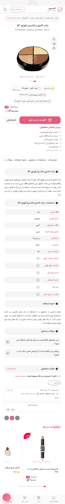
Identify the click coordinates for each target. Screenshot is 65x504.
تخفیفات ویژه (16, 9)
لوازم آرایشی (49, 18)
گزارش (8, 390)
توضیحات (52, 160)
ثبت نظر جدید (11, 369)
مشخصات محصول (37, 160)
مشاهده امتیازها (20, 376)
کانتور (32, 88)
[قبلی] (6, 418)
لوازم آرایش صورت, (27, 101)
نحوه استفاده (21, 160)
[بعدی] (17, 418)
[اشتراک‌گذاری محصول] (7, 497)
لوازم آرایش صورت (36, 18)
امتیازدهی (11, 120)
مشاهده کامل (33, 405)
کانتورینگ (25, 18)
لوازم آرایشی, (38, 101)
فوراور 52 (25, 88)
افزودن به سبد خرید (37, 120)
